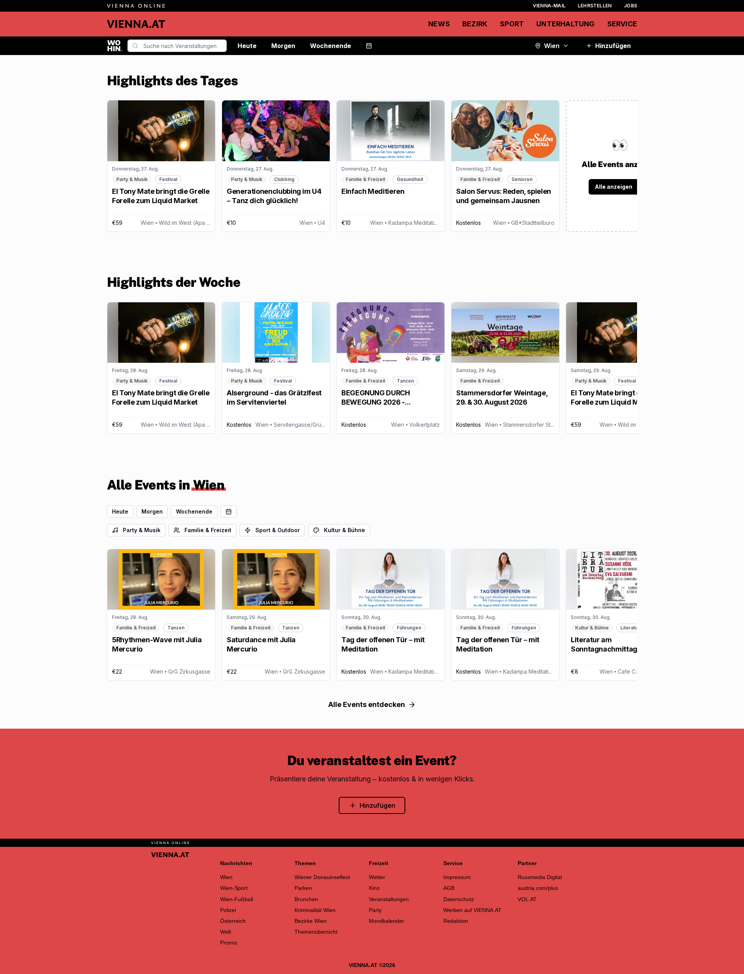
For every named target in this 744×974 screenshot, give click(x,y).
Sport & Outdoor (277, 530)
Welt (225, 932)
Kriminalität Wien (315, 910)
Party (375, 910)
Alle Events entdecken (366, 704)
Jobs (630, 6)
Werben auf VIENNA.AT (472, 910)
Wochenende (330, 46)
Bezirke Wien (310, 921)
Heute (247, 46)
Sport (512, 24)
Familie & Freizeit (207, 530)
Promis (228, 943)
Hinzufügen (613, 46)
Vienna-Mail (549, 6)
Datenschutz (458, 899)
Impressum (457, 877)
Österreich (233, 921)
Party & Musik (141, 530)
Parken (303, 888)
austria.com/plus (538, 888)
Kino (374, 888)
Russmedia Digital (540, 877)
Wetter (377, 877)
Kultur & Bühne (344, 530)
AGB (449, 888)
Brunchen (306, 899)
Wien (552, 46)
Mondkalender (386, 921)
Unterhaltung (565, 24)
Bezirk (474, 24)
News (439, 24)
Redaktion (455, 921)
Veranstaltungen (389, 899)
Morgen (283, 46)
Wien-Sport (234, 888)
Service (622, 24)
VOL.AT (527, 899)
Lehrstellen (594, 6)
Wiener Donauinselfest (322, 877)
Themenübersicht (316, 932)
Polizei (228, 910)
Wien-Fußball (236, 899)
